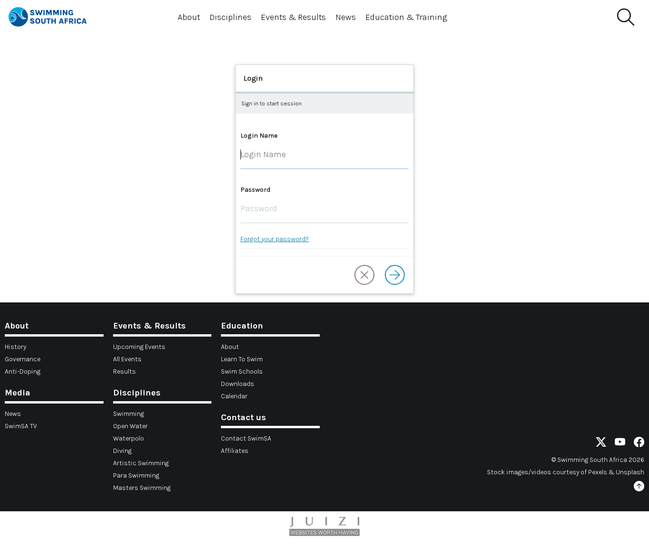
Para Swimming (136, 475)
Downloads (237, 384)
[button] (364, 275)
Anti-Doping (22, 371)
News (345, 17)
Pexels (597, 472)
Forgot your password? (274, 239)
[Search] (625, 17)
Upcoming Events (139, 347)
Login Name (258, 136)
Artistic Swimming (141, 463)
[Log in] (395, 275)
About (189, 17)
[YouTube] (620, 444)
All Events (127, 359)
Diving (122, 451)
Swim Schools (242, 371)
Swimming (128, 414)
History (15, 347)
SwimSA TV (21, 426)
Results (124, 371)
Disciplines (230, 17)
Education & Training (406, 17)
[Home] (56, 18)
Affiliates (234, 451)
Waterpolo (128, 438)
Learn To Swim (242, 359)
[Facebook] (639, 444)
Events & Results (293, 17)
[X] (601, 444)
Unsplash (630, 472)
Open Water (130, 426)
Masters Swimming (142, 488)
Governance (22, 359)
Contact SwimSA (246, 438)
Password (255, 190)
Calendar (234, 396)
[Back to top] (639, 488)
